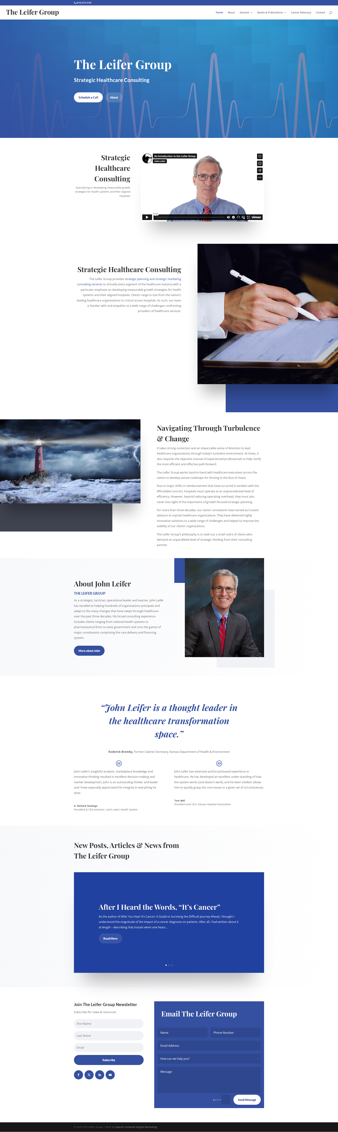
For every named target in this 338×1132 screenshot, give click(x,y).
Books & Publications (270, 12)
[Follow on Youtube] (110, 1074)
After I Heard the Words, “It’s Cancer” (159, 906)
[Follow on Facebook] (78, 1074)
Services (244, 12)
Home (219, 12)
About (231, 12)
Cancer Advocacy (301, 12)
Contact (320, 12)
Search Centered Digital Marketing (136, 1127)
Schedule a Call (88, 97)
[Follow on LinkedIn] (99, 1074)
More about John (89, 650)
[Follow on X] (89, 1074)
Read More (110, 938)
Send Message (247, 1099)
